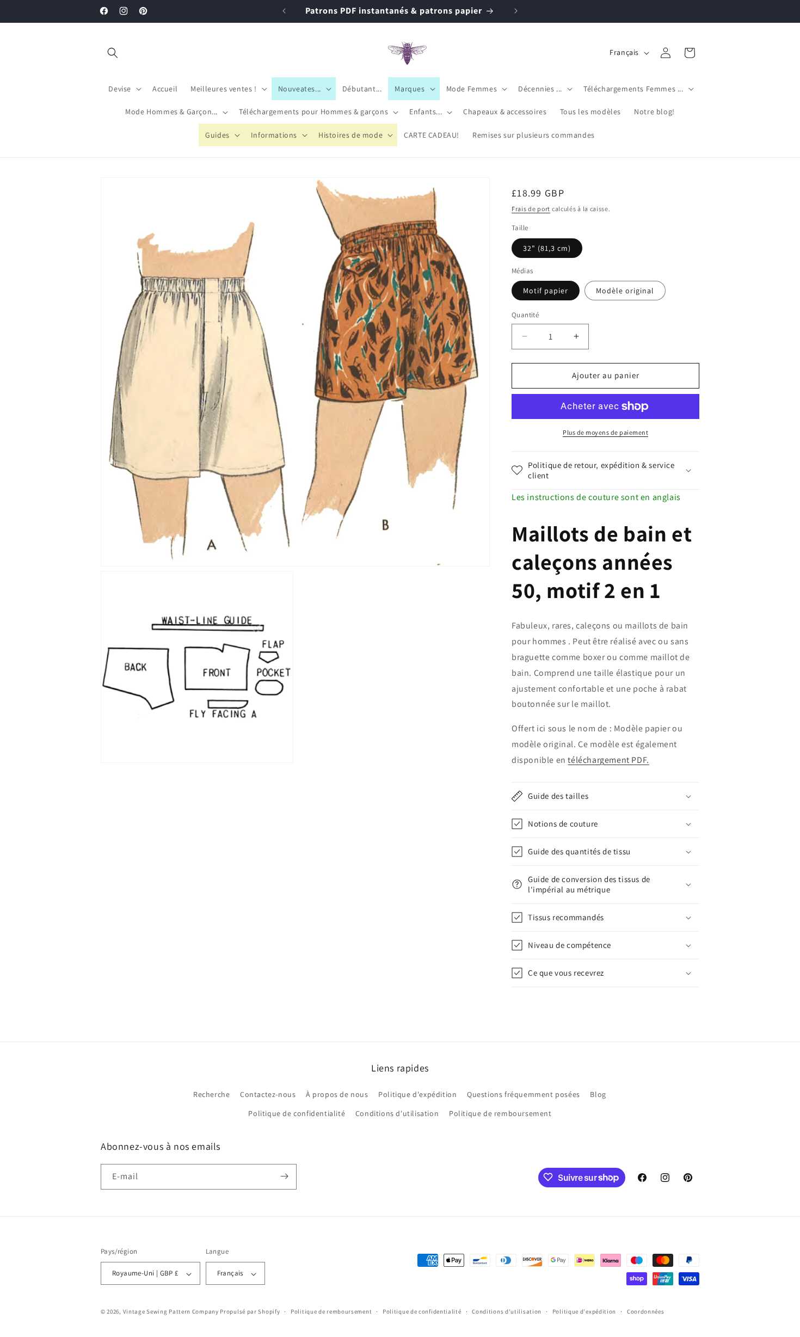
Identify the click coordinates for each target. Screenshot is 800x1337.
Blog (598, 1094)
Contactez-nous (268, 1094)
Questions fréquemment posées (523, 1094)
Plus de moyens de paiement (605, 432)
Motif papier (545, 290)
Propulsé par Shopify (250, 1312)
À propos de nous (337, 1094)
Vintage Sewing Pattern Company (171, 1312)
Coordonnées (645, 1311)
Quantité (525, 314)
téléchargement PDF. (608, 760)
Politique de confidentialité (296, 1114)
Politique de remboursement (500, 1114)
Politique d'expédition (417, 1094)
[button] (113, 53)
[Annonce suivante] (516, 11)
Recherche (211, 1094)
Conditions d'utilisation (397, 1114)
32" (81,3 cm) (547, 248)
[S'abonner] (284, 1176)
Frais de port (531, 209)
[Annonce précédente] (284, 11)
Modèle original (625, 290)
